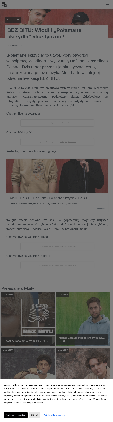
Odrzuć (34, 415)
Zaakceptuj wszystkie (15, 415)
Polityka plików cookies (54, 415)
